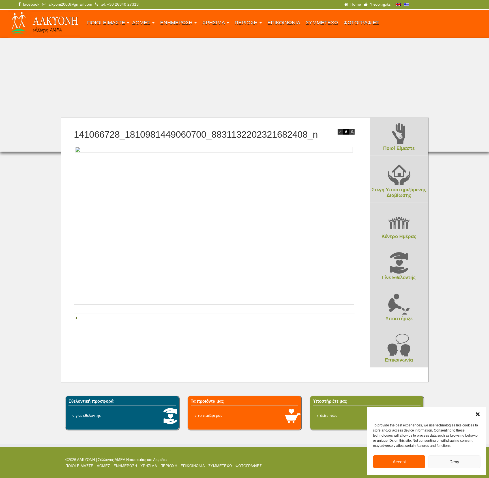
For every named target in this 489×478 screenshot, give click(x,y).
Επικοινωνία (399, 360)
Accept (399, 461)
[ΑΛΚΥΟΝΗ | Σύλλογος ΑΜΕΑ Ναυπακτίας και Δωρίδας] (44, 24)
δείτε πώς (328, 415)
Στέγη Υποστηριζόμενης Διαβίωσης (399, 192)
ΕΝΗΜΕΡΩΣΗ (177, 23)
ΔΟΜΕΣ (142, 23)
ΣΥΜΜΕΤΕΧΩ (322, 23)
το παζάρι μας (210, 415)
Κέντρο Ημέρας (398, 236)
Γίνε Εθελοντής (399, 277)
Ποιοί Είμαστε (399, 148)
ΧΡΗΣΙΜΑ (214, 23)
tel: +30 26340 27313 (118, 4)
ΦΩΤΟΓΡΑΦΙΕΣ (361, 23)
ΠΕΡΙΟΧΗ (247, 23)
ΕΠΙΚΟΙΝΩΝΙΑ (283, 23)
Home (354, 4)
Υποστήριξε (379, 4)
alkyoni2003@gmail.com (69, 4)
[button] (478, 414)
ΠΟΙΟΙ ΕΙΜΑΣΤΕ (106, 23)
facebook (30, 4)
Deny (454, 461)
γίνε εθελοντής (88, 415)
